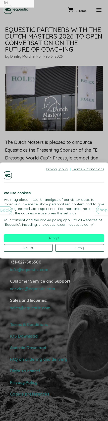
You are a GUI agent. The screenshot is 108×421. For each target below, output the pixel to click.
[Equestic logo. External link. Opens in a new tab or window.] (8, 175)
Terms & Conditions (88, 169)
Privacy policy (57, 169)
